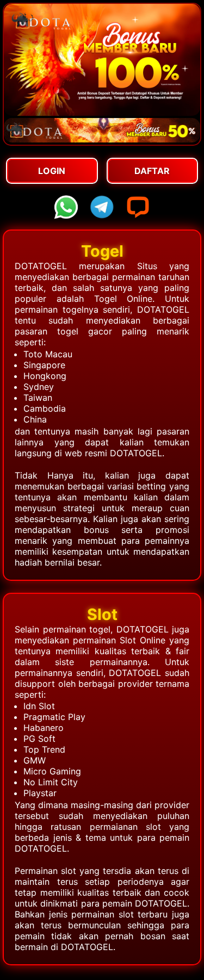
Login (51, 170)
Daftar (152, 170)
